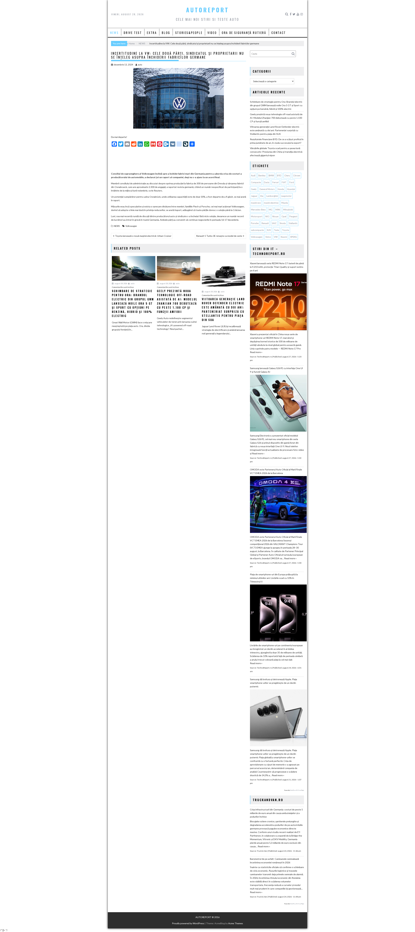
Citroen (296, 175)
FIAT (284, 182)
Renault (265, 223)
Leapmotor (286, 196)
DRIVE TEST (133, 33)
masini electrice (271, 203)
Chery (287, 175)
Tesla (276, 230)
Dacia (266, 182)
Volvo (268, 237)
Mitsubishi (288, 209)
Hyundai (291, 189)
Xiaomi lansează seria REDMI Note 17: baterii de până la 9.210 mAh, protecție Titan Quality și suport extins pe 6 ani (277, 267)
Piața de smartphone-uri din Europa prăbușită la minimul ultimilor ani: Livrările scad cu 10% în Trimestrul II (274, 578)
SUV (269, 230)
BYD (279, 175)
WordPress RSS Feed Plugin (297, 790)
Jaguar (254, 196)
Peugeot (293, 216)
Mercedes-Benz (258, 209)
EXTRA (152, 33)
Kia (261, 196)
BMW (271, 175)
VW (276, 237)
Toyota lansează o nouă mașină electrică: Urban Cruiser (143, 235)
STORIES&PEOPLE (188, 33)
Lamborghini (272, 196)
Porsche (255, 223)
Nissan (275, 216)
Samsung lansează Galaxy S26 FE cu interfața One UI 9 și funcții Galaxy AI (276, 370)
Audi (253, 175)
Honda (281, 189)
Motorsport (256, 216)
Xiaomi (284, 237)
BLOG (166, 33)
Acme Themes (235, 923)
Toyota (285, 230)
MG (270, 209)
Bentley (262, 175)
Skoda (283, 223)
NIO (267, 216)
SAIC (274, 223)
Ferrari (275, 182)
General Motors (267, 189)
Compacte (256, 182)
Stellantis (293, 223)
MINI (277, 209)
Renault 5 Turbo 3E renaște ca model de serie (219, 235)
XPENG (293, 237)
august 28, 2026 (120, 283)
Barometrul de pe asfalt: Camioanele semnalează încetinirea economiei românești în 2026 (274, 860)
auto (140, 64)
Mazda (284, 203)
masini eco (256, 203)
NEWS (114, 33)
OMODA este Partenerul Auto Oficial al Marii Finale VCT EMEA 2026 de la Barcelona (276, 471)
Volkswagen (131, 226)
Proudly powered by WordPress (188, 923)
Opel (284, 216)
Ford (291, 182)
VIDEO (212, 33)
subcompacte (257, 230)
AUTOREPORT (207, 10)
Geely (253, 189)
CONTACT (278, 33)
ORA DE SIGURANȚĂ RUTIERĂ (244, 33)
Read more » (256, 352)
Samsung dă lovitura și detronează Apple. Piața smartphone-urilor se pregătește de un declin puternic (273, 683)
